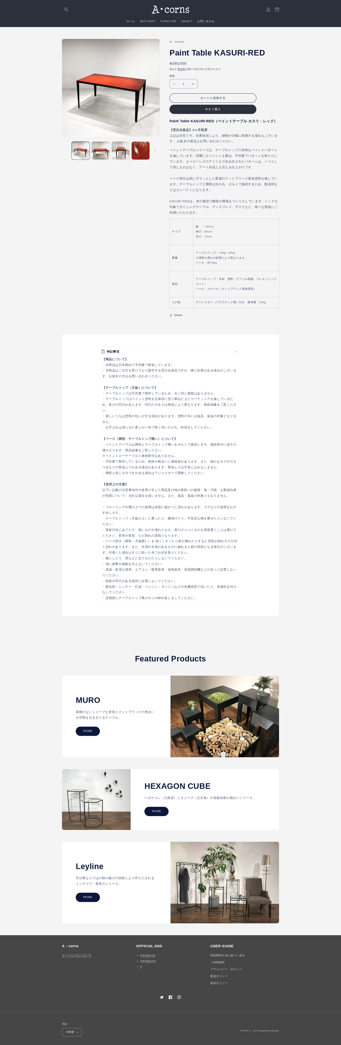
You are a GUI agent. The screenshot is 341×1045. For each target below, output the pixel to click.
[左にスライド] (66, 150)
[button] (66, 9)
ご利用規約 (217, 962)
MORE (87, 731)
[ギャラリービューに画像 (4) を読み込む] (141, 151)
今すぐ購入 (213, 109)
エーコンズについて (76, 955)
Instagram (148, 960)
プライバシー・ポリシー (226, 969)
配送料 (181, 69)
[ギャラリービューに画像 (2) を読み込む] (101, 151)
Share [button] (178, 315)
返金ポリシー (219, 983)
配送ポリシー (219, 976)
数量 (172, 76)
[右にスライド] (155, 150)
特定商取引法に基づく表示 (227, 955)
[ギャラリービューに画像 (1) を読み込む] (81, 151)
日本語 (70, 1032)
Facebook (148, 955)
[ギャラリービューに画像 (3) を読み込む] (121, 151)
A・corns (253, 1031)
